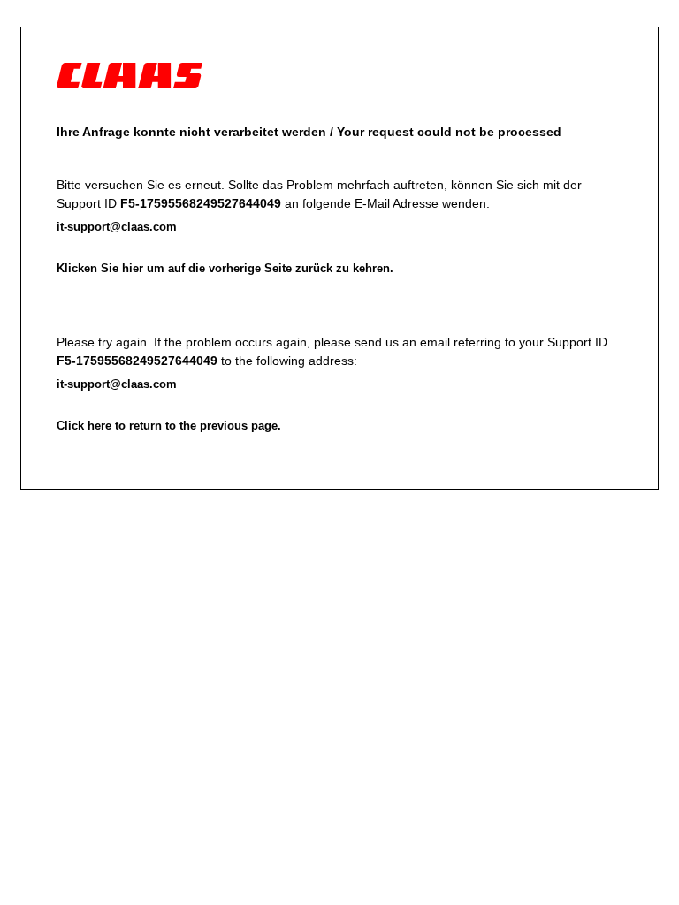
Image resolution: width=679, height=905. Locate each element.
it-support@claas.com (117, 226)
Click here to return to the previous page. (169, 425)
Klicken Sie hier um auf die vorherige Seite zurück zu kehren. (225, 268)
